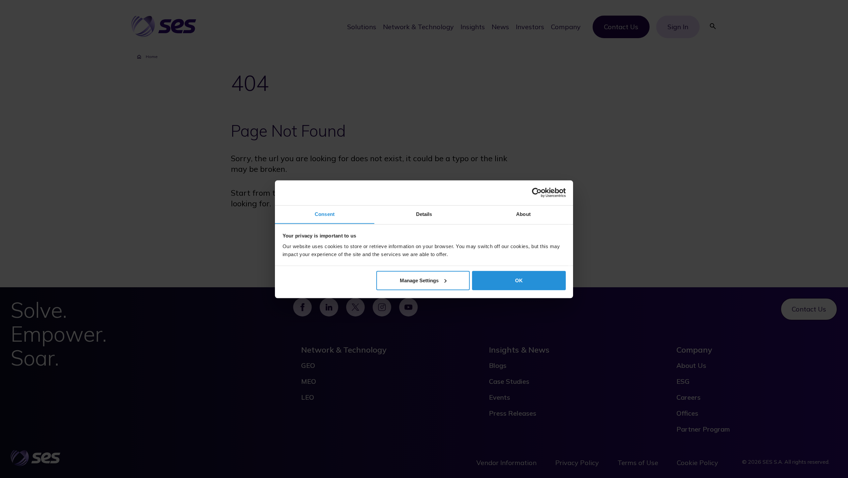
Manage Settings (419, 280)
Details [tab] (424, 214)
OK (519, 280)
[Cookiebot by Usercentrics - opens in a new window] (537, 193)
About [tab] (523, 214)
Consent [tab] (325, 214)
